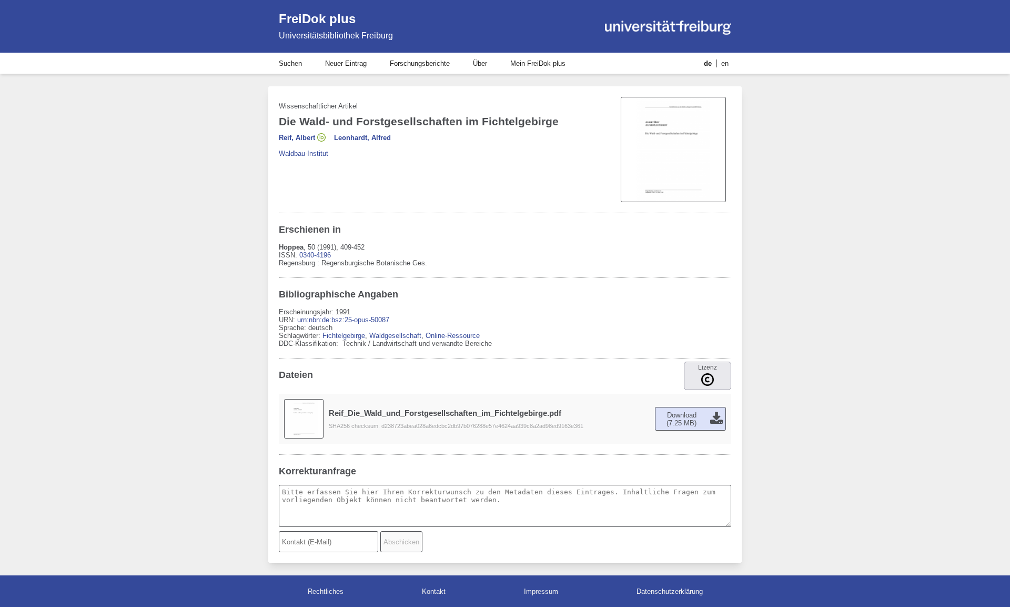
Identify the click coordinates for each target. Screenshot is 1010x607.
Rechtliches (326, 591)
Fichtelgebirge (343, 336)
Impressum (541, 591)
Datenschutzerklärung (670, 591)
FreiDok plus (317, 19)
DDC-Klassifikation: (309, 343)
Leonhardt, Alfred (362, 138)
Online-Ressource (453, 336)
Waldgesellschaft (395, 336)
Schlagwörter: (300, 336)
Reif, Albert (297, 138)
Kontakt (434, 591)
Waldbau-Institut (303, 153)
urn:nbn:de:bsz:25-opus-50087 (343, 320)
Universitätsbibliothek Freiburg (336, 35)
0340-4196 (315, 255)
